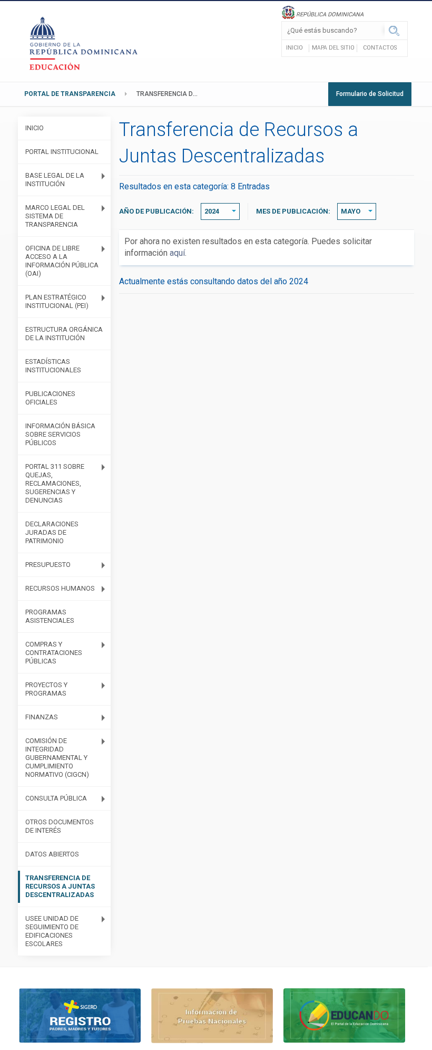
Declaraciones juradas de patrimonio (51, 532)
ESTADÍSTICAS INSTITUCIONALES (53, 366)
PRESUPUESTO (48, 565)
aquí (177, 253)
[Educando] (344, 1015)
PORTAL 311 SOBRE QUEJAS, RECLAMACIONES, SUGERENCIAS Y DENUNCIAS (54, 483)
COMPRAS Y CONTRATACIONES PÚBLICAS (53, 652)
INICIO (34, 128)
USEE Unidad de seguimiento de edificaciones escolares (51, 931)
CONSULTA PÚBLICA (56, 798)
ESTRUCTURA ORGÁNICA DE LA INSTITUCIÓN (64, 333)
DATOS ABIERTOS (52, 854)
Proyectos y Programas (46, 689)
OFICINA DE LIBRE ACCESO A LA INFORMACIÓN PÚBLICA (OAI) (62, 260)
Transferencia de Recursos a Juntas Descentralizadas (170, 94)
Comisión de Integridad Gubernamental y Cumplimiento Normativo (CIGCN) (57, 757)
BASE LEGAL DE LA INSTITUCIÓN (54, 179)
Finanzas (41, 717)
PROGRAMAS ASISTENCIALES (49, 616)
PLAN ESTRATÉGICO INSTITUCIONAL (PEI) (57, 301)
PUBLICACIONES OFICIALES (50, 398)
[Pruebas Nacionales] (212, 1015)
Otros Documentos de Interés (59, 826)
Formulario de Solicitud (370, 94)
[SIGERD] (80, 1015)
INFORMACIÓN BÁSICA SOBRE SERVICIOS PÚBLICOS (60, 434)
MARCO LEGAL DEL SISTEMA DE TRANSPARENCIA (55, 216)
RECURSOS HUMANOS (60, 588)
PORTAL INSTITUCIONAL (62, 152)
